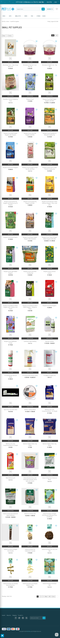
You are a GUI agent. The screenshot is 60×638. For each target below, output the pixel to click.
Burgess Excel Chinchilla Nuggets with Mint (30, 134)
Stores (38, 16)
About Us (9, 615)
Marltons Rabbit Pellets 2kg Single (30, 444)
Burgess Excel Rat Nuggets (49, 305)
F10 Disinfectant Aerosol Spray (10, 376)
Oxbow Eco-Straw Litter (30, 513)
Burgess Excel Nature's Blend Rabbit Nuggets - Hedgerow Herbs (30, 307)
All (49, 596)
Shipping (14, 615)
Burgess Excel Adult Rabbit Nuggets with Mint (49, 99)
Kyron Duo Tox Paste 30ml (10, 409)
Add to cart (10, 62)
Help (55, 2)
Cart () (50, 9)
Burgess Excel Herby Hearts (11, 237)
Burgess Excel (30, 99)
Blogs (44, 16)
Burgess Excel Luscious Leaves (50, 272)
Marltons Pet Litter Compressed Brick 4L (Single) (10, 444)
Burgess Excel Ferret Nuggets (10, 167)
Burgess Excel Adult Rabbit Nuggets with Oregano (10, 134)
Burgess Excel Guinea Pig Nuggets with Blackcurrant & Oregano (10, 203)
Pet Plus (28, 631)
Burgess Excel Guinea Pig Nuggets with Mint (30, 202)
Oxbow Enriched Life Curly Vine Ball (49, 550)
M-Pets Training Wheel (30, 409)
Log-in (41, 2)
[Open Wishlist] (2, 635)
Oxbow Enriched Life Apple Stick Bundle (10, 550)
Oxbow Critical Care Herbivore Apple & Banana (10, 514)
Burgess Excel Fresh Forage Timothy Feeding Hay (49, 168)
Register (49, 2)
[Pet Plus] (8, 9)
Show (4, 35)
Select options (10, 96)
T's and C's (20, 615)
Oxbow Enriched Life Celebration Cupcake (30, 550)
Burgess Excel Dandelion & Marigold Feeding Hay (49, 134)
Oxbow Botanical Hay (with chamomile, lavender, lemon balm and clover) (30, 479)
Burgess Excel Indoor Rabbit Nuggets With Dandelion (30, 238)
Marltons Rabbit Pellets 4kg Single (49, 444)
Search (3, 615)
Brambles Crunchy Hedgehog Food (10, 99)
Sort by (10, 35)
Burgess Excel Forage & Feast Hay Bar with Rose (30, 168)
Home (7, 21)
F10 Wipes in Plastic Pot (49, 375)
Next (46, 596)
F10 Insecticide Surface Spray (30, 375)
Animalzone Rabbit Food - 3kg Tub (49, 65)
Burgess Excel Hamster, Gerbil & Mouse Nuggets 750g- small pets (49, 203)
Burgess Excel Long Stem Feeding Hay (30, 272)
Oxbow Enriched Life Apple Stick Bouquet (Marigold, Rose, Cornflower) (49, 515)
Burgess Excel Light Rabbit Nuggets (10, 272)
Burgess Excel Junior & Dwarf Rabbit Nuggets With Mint (49, 238)
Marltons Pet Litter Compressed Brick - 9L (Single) (49, 410)
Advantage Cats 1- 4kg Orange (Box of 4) (10, 65)
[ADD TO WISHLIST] (17, 41)
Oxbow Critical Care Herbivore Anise (49, 478)
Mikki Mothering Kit (10, 478)
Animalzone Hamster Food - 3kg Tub (30, 65)
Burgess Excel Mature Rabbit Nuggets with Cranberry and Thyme (10, 307)
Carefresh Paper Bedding (30, 341)
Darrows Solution (49, 341)
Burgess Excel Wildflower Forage (10, 342)
